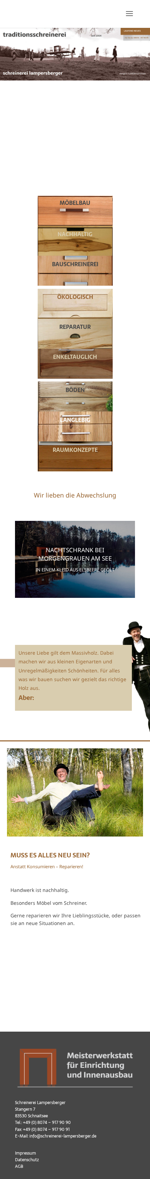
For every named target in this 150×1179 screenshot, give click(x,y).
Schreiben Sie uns (42, 953)
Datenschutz (27, 1159)
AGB (19, 1166)
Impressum (25, 1153)
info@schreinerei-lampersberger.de (62, 1136)
